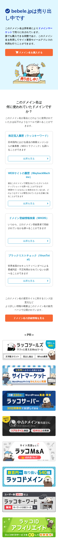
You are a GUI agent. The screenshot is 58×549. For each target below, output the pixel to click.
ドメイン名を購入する (31, 52)
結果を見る (29, 158)
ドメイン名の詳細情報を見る (29, 318)
